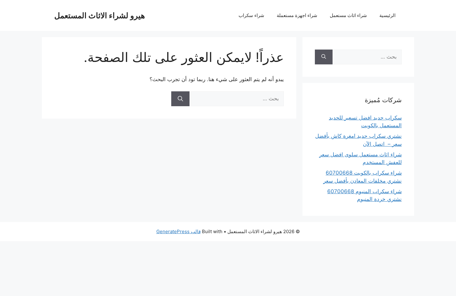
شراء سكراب (251, 15)
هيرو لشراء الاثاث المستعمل (99, 15)
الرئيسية (387, 15)
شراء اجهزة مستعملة (297, 15)
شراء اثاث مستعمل (348, 15)
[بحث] (180, 98)
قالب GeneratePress (178, 231)
